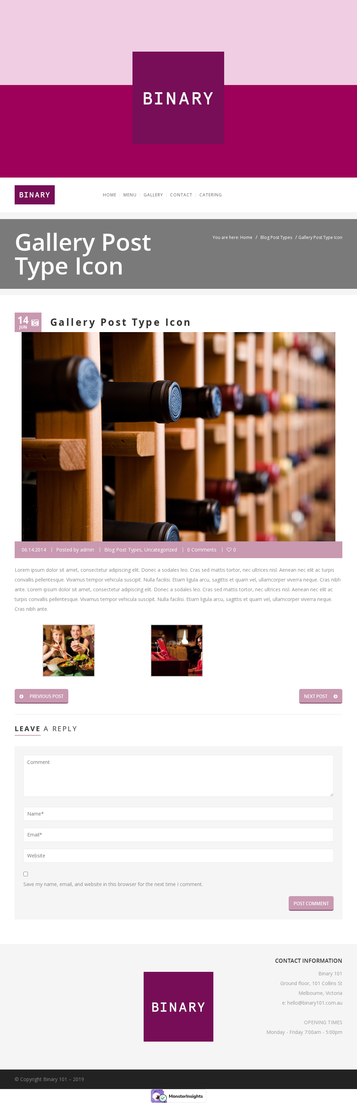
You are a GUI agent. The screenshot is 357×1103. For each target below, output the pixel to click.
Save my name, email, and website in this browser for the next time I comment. (113, 884)
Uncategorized (160, 549)
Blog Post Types (276, 237)
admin (87, 549)
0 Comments (202, 549)
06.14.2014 (34, 549)
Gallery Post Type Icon (121, 322)
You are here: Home (232, 237)
